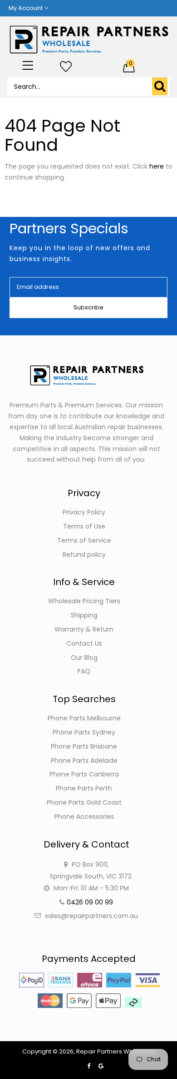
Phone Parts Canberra (84, 774)
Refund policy (84, 554)
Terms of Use (84, 526)
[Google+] (100, 1066)
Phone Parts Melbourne (84, 718)
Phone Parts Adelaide (84, 760)
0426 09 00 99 (90, 902)
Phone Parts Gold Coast (84, 802)
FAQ (84, 671)
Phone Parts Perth (84, 788)
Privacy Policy (84, 512)
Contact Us (84, 643)
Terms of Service (84, 540)
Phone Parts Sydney (84, 732)
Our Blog (84, 657)
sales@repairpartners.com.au (91, 915)
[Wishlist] (66, 67)
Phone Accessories (84, 816)
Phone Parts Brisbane (84, 746)
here (156, 166)
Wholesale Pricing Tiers (84, 601)
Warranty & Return (83, 629)
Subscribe (88, 307)
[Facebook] (88, 1066)
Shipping (84, 615)
